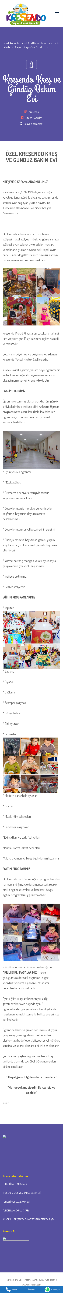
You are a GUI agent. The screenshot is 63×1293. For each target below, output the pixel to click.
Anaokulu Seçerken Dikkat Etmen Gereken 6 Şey (28, 1219)
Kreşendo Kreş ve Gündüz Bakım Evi (22, 1192)
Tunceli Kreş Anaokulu (15, 1183)
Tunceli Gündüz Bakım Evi (16, 1201)
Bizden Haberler (33, 118)
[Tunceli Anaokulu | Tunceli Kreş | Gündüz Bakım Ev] (25, 13)
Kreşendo (34, 112)
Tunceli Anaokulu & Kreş (16, 1210)
